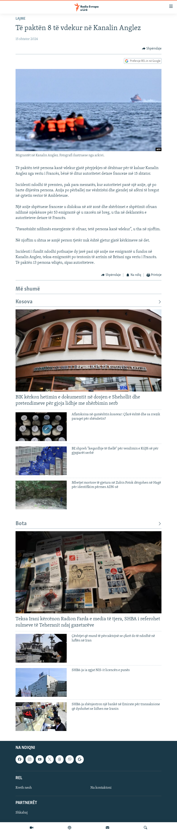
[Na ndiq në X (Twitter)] (50, 759)
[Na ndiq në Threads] (59, 759)
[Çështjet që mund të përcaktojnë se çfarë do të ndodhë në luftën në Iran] (41, 648)
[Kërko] (145, 827)
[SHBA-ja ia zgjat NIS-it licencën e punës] (41, 682)
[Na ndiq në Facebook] (20, 759)
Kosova (24, 302)
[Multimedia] (31, 827)
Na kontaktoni (101, 788)
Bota (21, 524)
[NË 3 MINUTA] (107, 827)
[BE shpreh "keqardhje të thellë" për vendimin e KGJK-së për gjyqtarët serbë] (41, 460)
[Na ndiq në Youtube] (40, 759)
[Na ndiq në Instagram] (29, 759)
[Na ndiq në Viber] (69, 759)
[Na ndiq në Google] (80, 759)
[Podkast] (69, 827)
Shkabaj (22, 813)
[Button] (152, 48)
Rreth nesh (24, 788)
